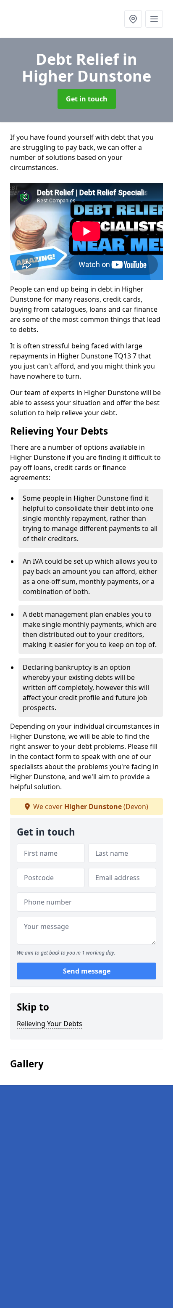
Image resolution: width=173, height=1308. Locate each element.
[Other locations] (133, 19)
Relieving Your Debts (49, 1023)
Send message (86, 971)
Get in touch (86, 98)
